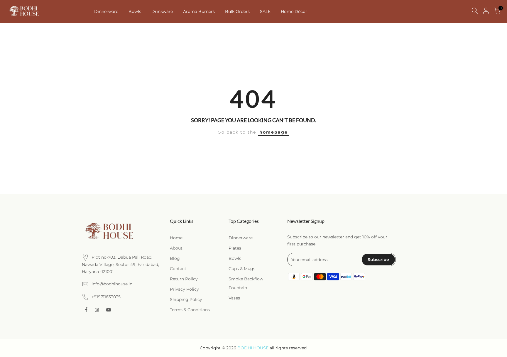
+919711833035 (106, 296)
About (176, 248)
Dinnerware (106, 11)
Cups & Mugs (242, 268)
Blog (175, 258)
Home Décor (294, 11)
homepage (273, 132)
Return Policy (184, 279)
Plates (235, 248)
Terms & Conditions (190, 309)
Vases (234, 298)
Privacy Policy (184, 289)
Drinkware (162, 11)
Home (176, 237)
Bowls (135, 11)
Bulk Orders (237, 11)
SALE (265, 11)
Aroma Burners (199, 11)
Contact (178, 268)
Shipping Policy (186, 299)
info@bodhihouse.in (112, 284)
